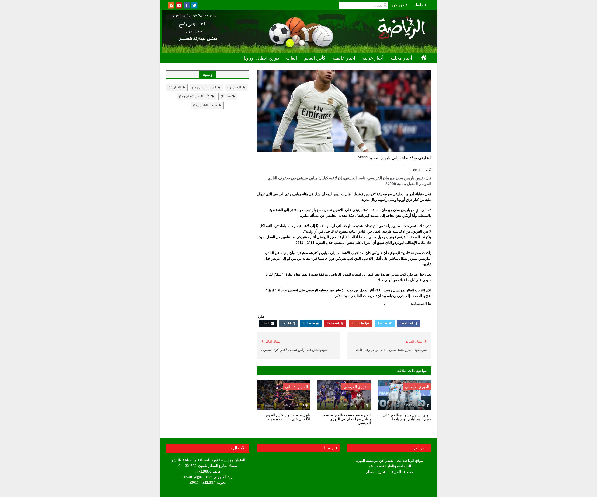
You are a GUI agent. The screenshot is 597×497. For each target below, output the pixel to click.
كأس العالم (315, 57)
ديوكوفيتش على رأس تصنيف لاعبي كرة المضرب (294, 350)
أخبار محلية (401, 57)
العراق (175, 87)
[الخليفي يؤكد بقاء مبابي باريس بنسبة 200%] (344, 111)
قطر (226, 96)
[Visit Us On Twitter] (194, 5)
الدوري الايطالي (417, 387)
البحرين (234, 87)
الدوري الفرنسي (398, 304)
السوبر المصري (204, 87)
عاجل (379, 304)
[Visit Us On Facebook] (186, 5)
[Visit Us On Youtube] (179, 5)
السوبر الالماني (296, 387)
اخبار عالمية (344, 57)
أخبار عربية (373, 57)
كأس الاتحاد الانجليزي (194, 96)
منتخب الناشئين (205, 105)
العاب (291, 57)
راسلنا (418, 5)
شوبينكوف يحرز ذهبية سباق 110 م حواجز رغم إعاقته (391, 350)
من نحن (398, 5)
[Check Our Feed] (171, 5)
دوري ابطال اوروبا (261, 57)
